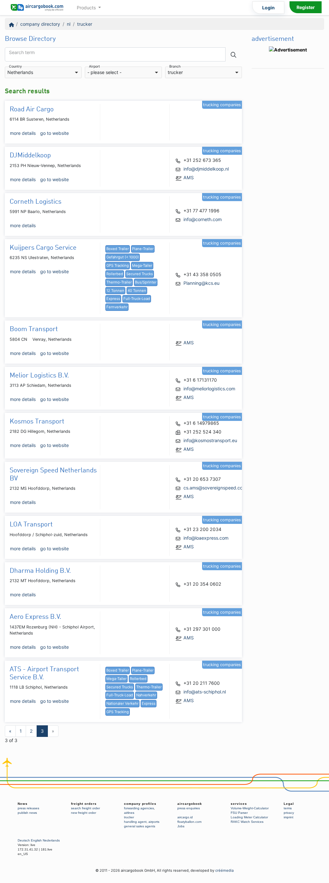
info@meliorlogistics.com (209, 388)
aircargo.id (185, 817)
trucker (84, 24)
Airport (94, 67)
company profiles (140, 803)
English (36, 840)
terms (288, 808)
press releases (28, 808)
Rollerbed (114, 274)
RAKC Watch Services (247, 821)
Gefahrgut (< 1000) (122, 257)
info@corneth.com (202, 219)
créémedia (224, 870)
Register (306, 7)
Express (113, 298)
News (23, 803)
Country (15, 67)
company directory (40, 24)
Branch (175, 67)
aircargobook (189, 803)
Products (87, 7)
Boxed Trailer (117, 248)
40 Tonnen (137, 290)
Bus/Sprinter (145, 282)
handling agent (135, 821)
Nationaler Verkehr (122, 703)
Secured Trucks (139, 274)
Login (268, 7)
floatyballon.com (189, 821)
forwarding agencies (139, 808)
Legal (289, 803)
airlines (129, 812)
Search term (22, 52)
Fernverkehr (117, 307)
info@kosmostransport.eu (210, 440)
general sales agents (139, 826)
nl (68, 24)
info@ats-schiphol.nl (204, 691)
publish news (27, 812)
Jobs (180, 826)
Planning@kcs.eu (201, 283)
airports (153, 821)
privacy (289, 812)
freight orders (84, 803)
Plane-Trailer (143, 248)
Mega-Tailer (142, 265)
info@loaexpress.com (205, 538)
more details (23, 133)
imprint (288, 817)
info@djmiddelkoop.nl (206, 169)
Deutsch (24, 840)
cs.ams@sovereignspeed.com (214, 487)
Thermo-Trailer (119, 282)
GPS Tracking (117, 265)
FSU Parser (239, 812)
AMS (188, 177)
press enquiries (188, 808)
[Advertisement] (288, 168)
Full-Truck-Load (136, 298)
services (239, 803)
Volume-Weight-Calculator (250, 808)
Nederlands (51, 840)
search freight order (85, 808)
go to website (54, 133)
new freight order (83, 812)
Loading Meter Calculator (249, 817)
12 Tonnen (115, 290)
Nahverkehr (146, 695)
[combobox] (43, 73)
